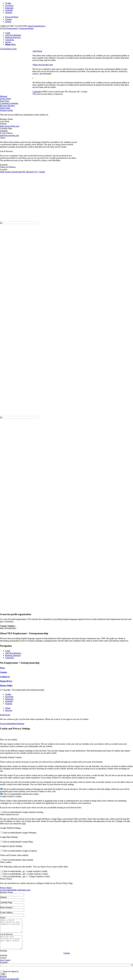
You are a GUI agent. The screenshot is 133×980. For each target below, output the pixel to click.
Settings (21, 723)
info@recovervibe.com (9, 135)
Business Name (6, 119)
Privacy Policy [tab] (6, 879)
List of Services (6, 151)
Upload (67, 953)
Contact (8, 19)
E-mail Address (6, 133)
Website (3, 124)
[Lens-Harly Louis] (8, 49)
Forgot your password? (9, 979)
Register (3, 976)
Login (7, 651)
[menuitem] (69, 17)
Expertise (4, 165)
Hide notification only (21, 890)
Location (3, 169)
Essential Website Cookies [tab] (11, 757)
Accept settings (6, 723)
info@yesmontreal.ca (36, 26)
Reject (15, 723)
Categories (9, 658)
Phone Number (6, 907)
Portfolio (3, 951)
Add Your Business (13, 653)
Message (3, 96)
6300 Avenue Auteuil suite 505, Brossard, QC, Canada (22, 172)
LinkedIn (37, 92)
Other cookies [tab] (5, 862)
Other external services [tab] (9, 814)
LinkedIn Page (6, 128)
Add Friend (37, 51)
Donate (8, 21)
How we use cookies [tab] (8, 739)
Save (2, 960)
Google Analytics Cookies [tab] (11, 796)
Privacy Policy (6, 888)
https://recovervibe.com (42, 65)
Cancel (7, 960)
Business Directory (13, 655)
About (2, 138)
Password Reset (11, 17)
